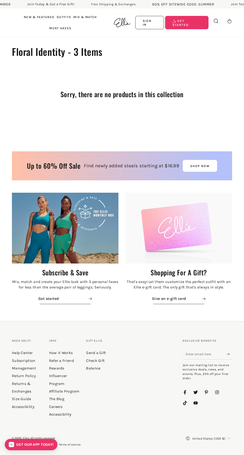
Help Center (22, 352)
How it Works (61, 352)
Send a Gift (96, 352)
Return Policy (24, 376)
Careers (56, 406)
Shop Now (200, 166)
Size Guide (21, 399)
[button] (216, 21)
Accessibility (60, 414)
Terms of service (70, 444)
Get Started (181, 22)
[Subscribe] (229, 354)
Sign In (147, 22)
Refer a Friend (61, 360)
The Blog (56, 399)
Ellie (26, 438)
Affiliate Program (64, 391)
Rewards (56, 368)
